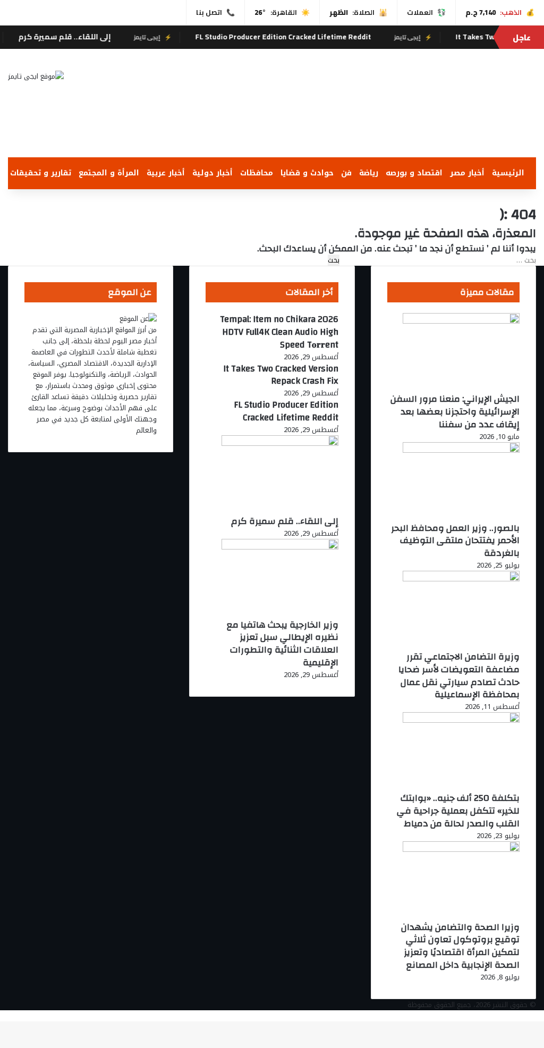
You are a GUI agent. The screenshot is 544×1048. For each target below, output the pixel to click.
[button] (362, 131)
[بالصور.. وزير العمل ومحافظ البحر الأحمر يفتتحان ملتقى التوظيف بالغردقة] (461, 450)
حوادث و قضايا (307, 173)
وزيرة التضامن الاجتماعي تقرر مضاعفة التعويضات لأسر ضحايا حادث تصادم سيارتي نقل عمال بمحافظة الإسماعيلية (459, 675)
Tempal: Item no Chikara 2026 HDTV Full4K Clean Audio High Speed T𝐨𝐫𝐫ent (279, 332)
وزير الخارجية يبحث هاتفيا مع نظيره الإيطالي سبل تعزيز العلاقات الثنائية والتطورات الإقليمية (282, 643)
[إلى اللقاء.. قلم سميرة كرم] (280, 443)
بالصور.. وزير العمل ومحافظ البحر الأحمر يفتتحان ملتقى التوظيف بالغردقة (455, 541)
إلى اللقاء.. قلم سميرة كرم (81, 37)
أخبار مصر (467, 173)
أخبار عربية (166, 173)
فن (346, 173)
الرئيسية (508, 173)
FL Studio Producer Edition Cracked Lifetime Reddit (299, 37)
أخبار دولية (212, 173)
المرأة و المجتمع (109, 173)
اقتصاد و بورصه (414, 173)
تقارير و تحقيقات (40, 173)
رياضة (368, 173)
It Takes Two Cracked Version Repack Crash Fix (280, 375)
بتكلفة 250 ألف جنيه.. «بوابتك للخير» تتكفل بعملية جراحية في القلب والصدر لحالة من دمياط (458, 811)
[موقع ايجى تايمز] (36, 76)
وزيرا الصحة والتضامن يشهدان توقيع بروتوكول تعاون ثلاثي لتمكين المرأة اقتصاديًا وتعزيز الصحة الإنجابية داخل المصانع (460, 946)
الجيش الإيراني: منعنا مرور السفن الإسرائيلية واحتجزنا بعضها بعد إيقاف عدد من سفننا (455, 412)
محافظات (256, 173)
